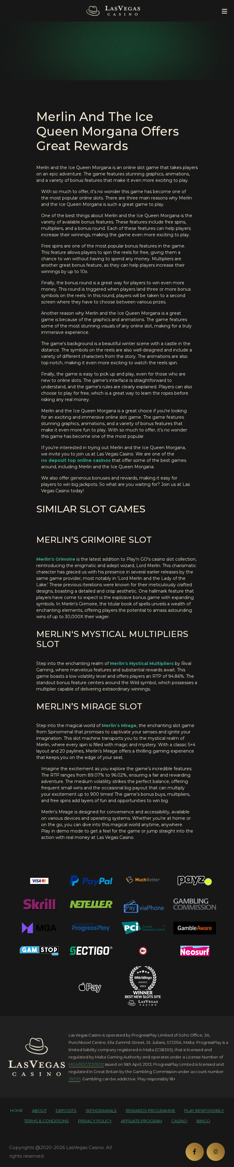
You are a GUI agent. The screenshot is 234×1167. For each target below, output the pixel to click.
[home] (37, 1057)
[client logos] (39, 880)
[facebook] (195, 1152)
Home (16, 1110)
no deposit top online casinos (76, 460)
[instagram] (216, 1152)
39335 (74, 1078)
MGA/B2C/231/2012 (86, 1064)
